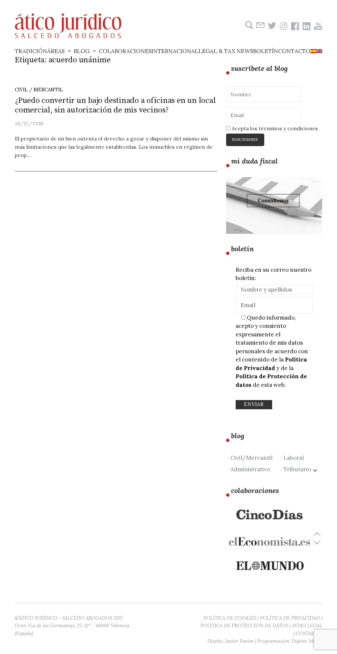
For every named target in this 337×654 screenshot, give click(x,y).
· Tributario (297, 469)
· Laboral (292, 457)
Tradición (31, 51)
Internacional (174, 51)
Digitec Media (307, 641)
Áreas (56, 51)
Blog (82, 51)
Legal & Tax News (225, 51)
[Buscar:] (248, 25)
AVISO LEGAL (307, 625)
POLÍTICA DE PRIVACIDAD (290, 618)
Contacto (294, 51)
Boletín (265, 51)
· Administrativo (249, 469)
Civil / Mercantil (39, 89)
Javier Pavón (239, 641)
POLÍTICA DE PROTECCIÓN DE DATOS (244, 625)
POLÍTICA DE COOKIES (229, 618)
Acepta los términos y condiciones (274, 128)
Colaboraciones (125, 51)
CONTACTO (309, 633)
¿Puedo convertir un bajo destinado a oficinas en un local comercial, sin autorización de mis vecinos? (115, 105)
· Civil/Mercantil (250, 457)
